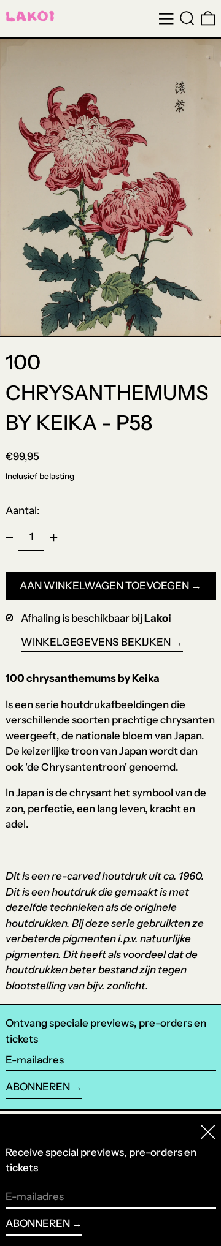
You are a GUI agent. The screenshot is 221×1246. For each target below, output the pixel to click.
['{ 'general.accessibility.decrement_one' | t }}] (9, 538)
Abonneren (38, 1087)
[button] (187, 18)
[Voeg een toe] (53, 538)
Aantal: (23, 510)
